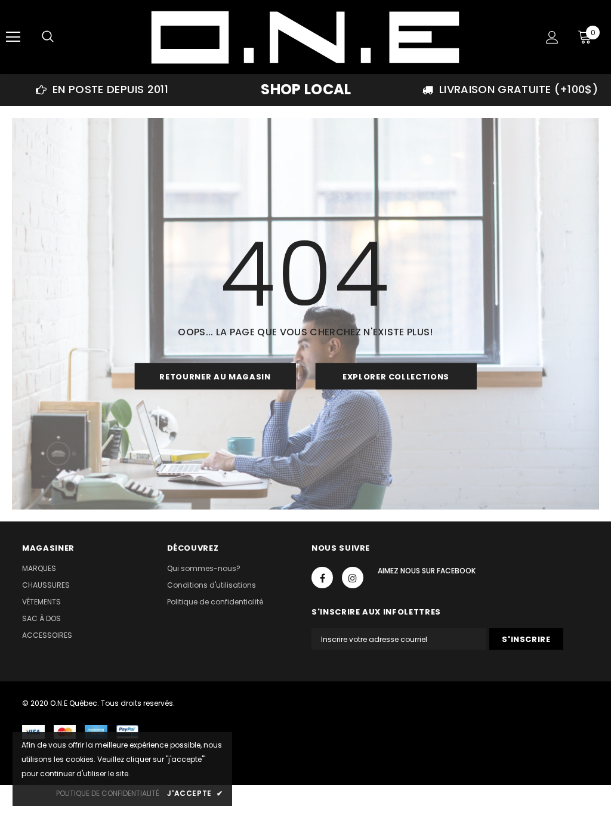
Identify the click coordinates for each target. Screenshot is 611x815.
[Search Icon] (48, 37)
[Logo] (304, 36)
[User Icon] (552, 37)
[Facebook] (322, 577)
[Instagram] (352, 577)
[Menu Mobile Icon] (13, 37)
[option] (102, 89)
